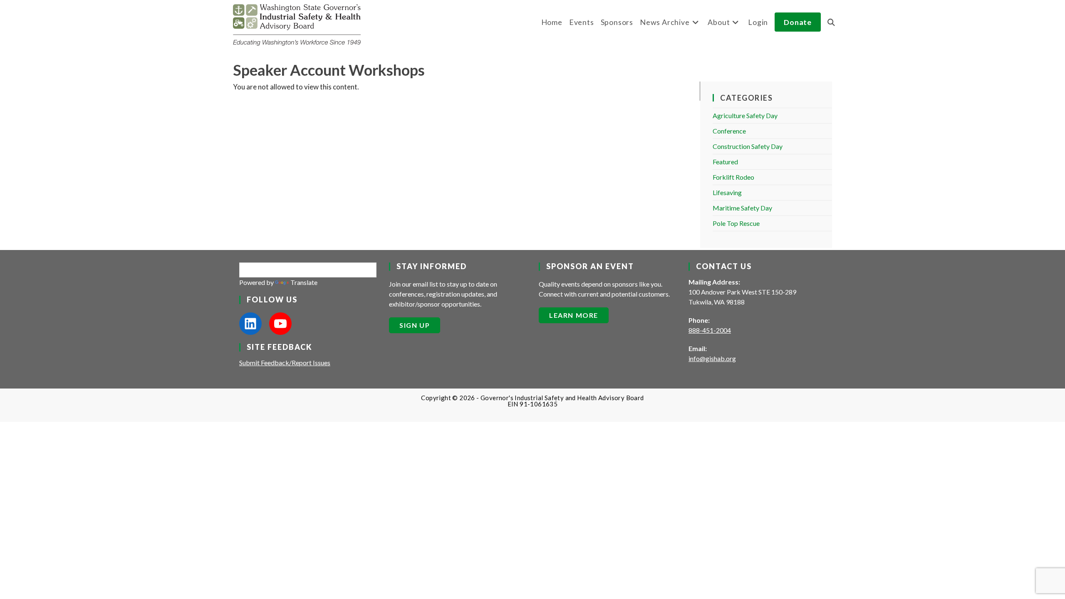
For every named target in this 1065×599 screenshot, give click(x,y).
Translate (303, 282)
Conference (729, 131)
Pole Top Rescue (736, 223)
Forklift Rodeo (733, 177)
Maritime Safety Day (742, 208)
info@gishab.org (712, 358)
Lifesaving (727, 192)
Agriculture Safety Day (745, 115)
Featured (725, 162)
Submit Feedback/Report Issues (284, 362)
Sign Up (414, 325)
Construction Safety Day (748, 146)
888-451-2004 (710, 330)
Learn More (573, 315)
